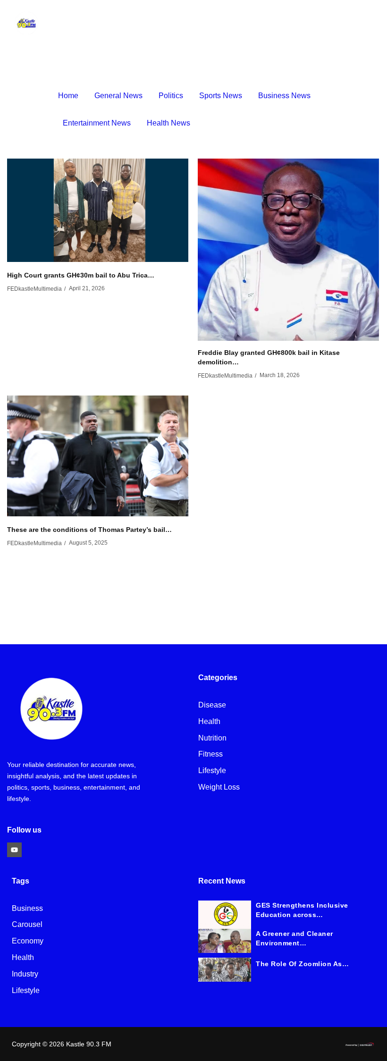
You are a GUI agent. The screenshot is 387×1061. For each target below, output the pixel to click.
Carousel (27, 925)
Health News (168, 123)
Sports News (220, 96)
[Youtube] (14, 849)
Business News (284, 96)
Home (68, 96)
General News (118, 96)
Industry (25, 974)
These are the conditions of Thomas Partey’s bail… (89, 529)
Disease (212, 705)
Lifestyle (212, 771)
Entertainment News (97, 123)
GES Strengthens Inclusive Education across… (302, 909)
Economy (27, 941)
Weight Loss (219, 787)
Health (209, 722)
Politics (171, 96)
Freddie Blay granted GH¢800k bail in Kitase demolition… (269, 357)
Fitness (210, 754)
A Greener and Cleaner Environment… (294, 938)
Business (27, 909)
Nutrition (212, 738)
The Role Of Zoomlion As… (302, 964)
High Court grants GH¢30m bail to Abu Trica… (80, 275)
